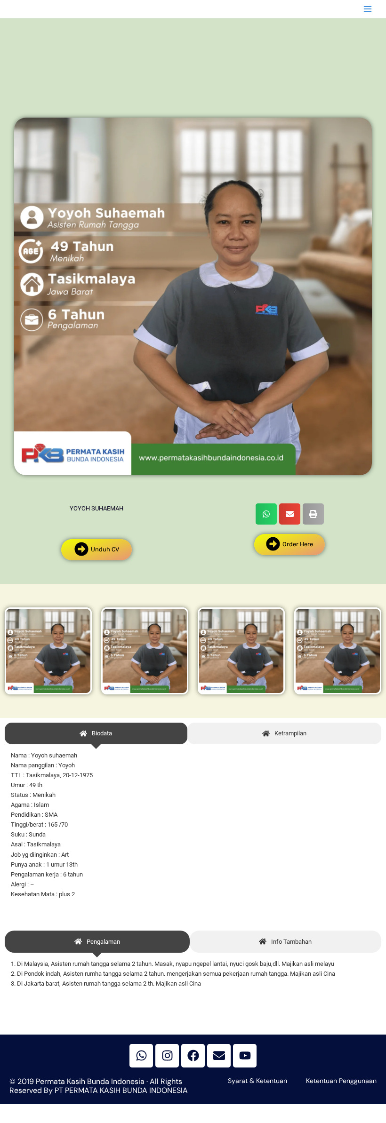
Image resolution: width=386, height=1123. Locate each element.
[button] (266, 514)
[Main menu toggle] (368, 9)
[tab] (96, 734)
